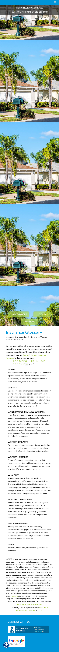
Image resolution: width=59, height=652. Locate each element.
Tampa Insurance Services (29, 8)
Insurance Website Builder (29, 604)
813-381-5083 (41, 12)
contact (15, 596)
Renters (29, 321)
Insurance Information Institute (32, 609)
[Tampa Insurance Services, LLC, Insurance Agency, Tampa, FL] (29, 629)
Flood (42, 314)
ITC (41, 610)
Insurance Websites (17, 601)
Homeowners (18, 314)
